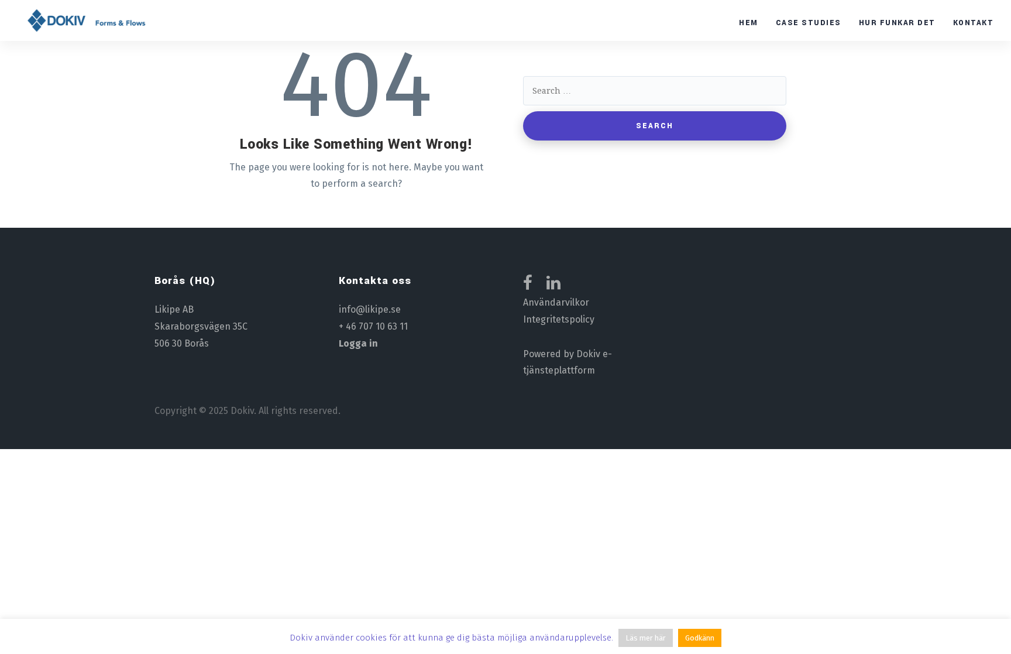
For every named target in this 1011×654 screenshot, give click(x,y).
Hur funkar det (897, 23)
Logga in (358, 343)
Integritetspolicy (558, 319)
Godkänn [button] (699, 638)
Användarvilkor (556, 302)
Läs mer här (645, 638)
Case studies (808, 23)
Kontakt (973, 23)
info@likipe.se (370, 309)
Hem (748, 23)
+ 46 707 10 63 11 (373, 326)
